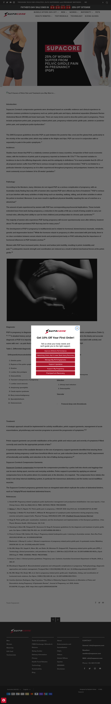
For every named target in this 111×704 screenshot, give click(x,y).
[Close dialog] (77, 328)
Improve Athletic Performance (56, 351)
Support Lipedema (55, 364)
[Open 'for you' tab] (3, 700)
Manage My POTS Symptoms (55, 360)
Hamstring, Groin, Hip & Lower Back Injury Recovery (55, 355)
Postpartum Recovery (55, 373)
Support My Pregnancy (55, 369)
